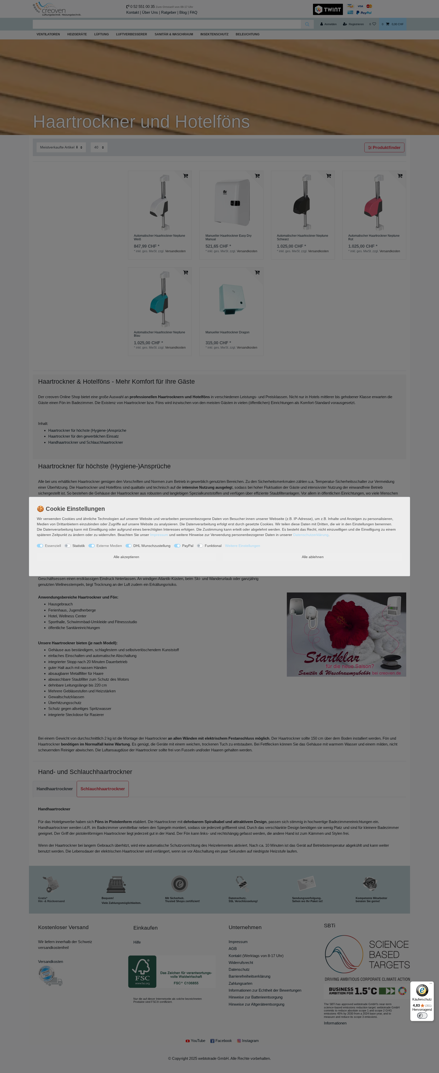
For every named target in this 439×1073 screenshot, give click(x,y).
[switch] (422, 1015)
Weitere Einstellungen (242, 546)
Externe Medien (109, 546)
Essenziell (53, 546)
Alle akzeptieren (126, 557)
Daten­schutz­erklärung (310, 535)
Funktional (213, 546)
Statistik (78, 546)
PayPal (187, 546)
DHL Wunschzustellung (151, 546)
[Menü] (431, 984)
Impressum (159, 535)
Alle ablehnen (313, 557)
